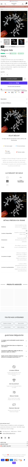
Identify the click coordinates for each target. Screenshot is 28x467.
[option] (14, 24)
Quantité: (3, 72)
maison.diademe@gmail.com (9, 433)
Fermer (26, 6)
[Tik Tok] (9, 438)
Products (6, 9)
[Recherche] (5, 4)
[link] (25, 79)
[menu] (1, 4)
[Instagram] (1, 438)
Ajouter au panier (11, 79)
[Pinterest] (5, 438)
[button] (1, 42)
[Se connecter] (22, 4)
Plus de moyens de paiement (14, 86)
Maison (2, 9)
